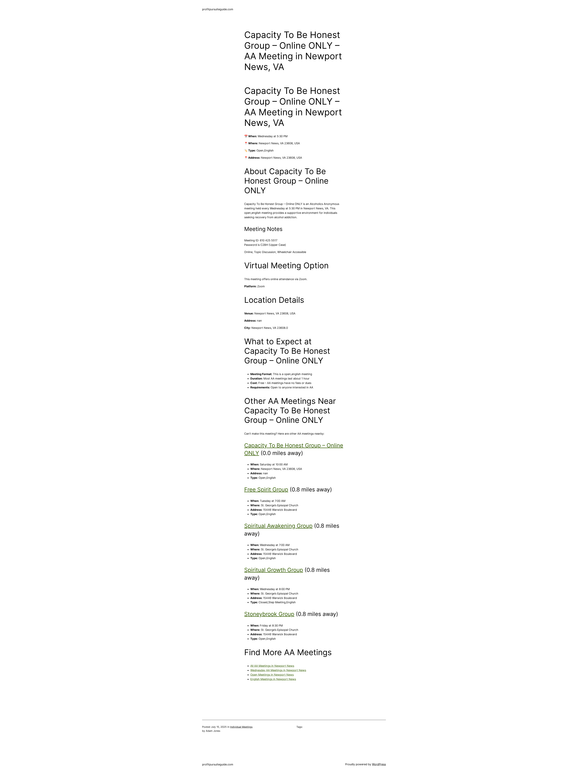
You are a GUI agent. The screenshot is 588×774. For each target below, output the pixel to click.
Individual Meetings (241, 726)
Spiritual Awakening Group (278, 525)
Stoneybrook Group (269, 614)
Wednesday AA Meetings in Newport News (278, 670)
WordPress (379, 764)
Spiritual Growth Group (273, 569)
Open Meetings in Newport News (272, 674)
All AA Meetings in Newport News (272, 665)
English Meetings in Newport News (273, 679)
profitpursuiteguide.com (217, 9)
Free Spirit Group (266, 489)
